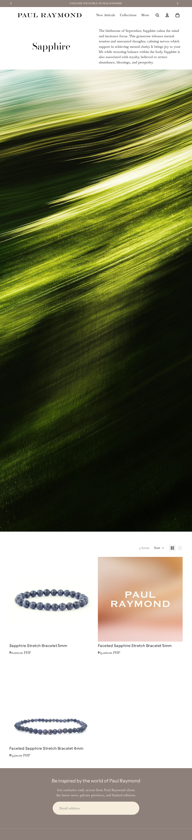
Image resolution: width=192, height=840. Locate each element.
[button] (159, 548)
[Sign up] (132, 808)
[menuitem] (145, 15)
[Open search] (157, 15)
